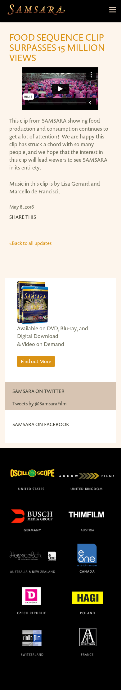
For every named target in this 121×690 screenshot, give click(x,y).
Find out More (36, 361)
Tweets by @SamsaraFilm (39, 403)
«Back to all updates (30, 243)
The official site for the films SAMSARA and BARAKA (36, 11)
